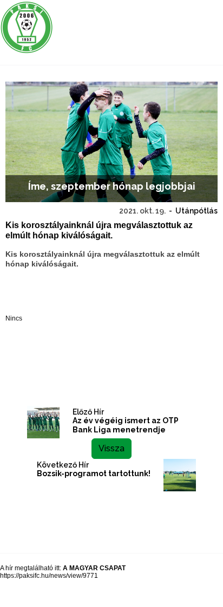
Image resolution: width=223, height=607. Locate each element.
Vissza (111, 448)
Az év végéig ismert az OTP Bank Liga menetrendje (126, 425)
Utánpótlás (196, 210)
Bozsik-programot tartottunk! (93, 473)
